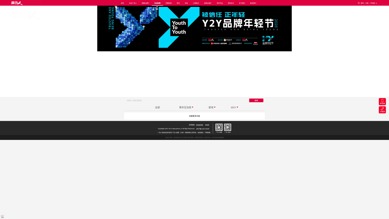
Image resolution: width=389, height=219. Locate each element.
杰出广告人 (133, 3)
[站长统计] (2, 216)
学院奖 (207, 125)
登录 (362, 3)
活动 (186, 3)
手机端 (372, 3)
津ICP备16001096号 (202, 129)
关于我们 (242, 3)
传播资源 (169, 3)
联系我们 (253, 3)
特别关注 (231, 3)
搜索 (256, 100)
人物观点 (196, 3)
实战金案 (157, 3)
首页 (122, 3)
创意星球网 (199, 125)
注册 (366, 3)
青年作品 (220, 3)
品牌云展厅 (208, 3)
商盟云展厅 (145, 3)
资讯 (178, 3)
